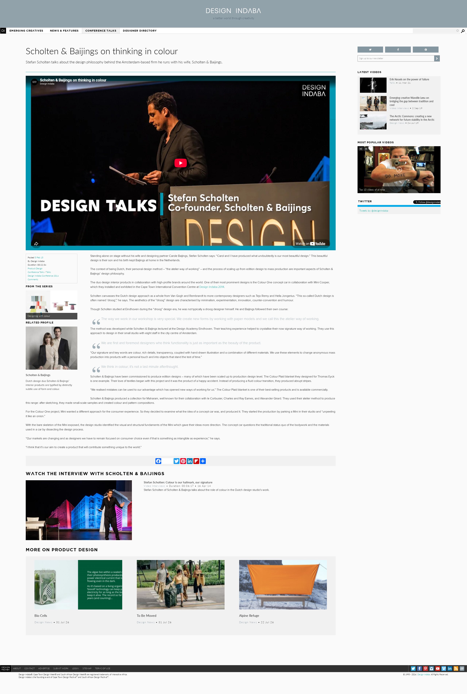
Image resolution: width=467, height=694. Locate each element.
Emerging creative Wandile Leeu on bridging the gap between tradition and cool (411, 101)
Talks (48, 272)
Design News (43, 622)
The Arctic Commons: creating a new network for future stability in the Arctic (412, 117)
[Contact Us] (462, 668)
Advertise (44, 668)
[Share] (203, 461)
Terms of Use (102, 668)
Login (75, 668)
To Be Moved (146, 615)
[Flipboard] (196, 461)
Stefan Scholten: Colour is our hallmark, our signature (178, 482)
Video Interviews (154, 486)
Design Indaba (424, 674)
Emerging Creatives (26, 30)
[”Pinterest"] (426, 50)
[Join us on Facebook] (398, 50)
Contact (29, 668)
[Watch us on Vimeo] (443, 668)
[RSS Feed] (456, 668)
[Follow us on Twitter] (370, 50)
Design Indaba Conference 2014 (43, 275)
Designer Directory (140, 30)
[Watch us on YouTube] (437, 668)
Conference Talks (100, 30)
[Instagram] (431, 668)
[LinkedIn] (190, 461)
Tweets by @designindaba (373, 210)
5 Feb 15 (39, 257)
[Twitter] (177, 461)
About (17, 668)
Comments (33, 279)
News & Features (64, 30)
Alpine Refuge (249, 615)
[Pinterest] (183, 461)
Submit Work (61, 668)
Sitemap (86, 668)
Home (3, 31)
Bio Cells (40, 615)
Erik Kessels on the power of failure (409, 79)
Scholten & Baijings (38, 375)
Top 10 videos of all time (372, 189)
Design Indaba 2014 (211, 287)
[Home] (233, 12)
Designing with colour (39, 316)
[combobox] (436, 30)
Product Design (35, 268)
